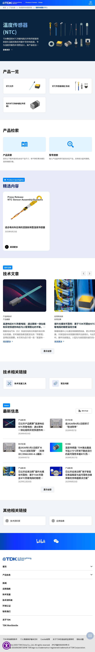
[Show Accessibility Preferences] (6, 646)
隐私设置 (80, 639)
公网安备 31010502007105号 (15, 647)
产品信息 (12, 7)
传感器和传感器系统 (25, 7)
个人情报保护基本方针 (29, 639)
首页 (4, 7)
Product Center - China (34, 2)
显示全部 (47, 351)
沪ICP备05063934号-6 (60, 645)
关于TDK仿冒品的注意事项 (63, 639)
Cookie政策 (45, 639)
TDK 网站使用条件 (10, 639)
